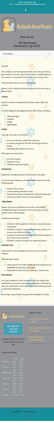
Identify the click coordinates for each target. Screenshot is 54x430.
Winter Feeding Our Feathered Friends (36, 338)
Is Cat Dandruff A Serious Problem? (39, 320)
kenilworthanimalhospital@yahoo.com (30, 4)
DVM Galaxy (38, 412)
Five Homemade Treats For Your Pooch (39, 329)
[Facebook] (26, 10)
